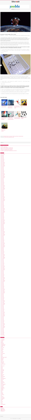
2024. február (2, 183)
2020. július (2, 224)
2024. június (2, 179)
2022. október (2, 198)
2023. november (3, 186)
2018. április (2, 250)
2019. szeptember (3, 234)
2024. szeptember (3, 176)
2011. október (2, 325)
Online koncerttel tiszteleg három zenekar (9, 137)
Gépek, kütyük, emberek (4, 357)
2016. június (2, 271)
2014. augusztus (3, 292)
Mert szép (2, 377)
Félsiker (2, 354)
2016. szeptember (3, 268)
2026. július (2, 155)
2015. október (2, 279)
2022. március (2, 205)
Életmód (2, 346)
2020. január (2, 230)
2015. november (3, 278)
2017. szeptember (3, 257)
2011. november (3, 324)
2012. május (2, 318)
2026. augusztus (3, 154)
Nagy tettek (2, 379)
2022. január (2, 207)
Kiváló (2, 368)
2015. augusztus (3, 281)
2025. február (2, 171)
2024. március (2, 182)
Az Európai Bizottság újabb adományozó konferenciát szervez (10, 107)
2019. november (3, 232)
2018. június (2, 248)
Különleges (2, 372)
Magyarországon (3, 376)
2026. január (2, 161)
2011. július (2, 328)
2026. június (2, 156)
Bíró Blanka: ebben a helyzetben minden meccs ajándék (17, 107)
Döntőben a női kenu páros (4, 146)
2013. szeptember (3, 303)
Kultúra (2, 373)
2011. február (2, 333)
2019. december (3, 231)
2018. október (2, 244)
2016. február (2, 275)
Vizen (1, 402)
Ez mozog (2, 351)
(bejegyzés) (3, 409)
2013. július (2, 305)
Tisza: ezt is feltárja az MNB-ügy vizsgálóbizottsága (7, 147)
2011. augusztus (3, 327)
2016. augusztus (3, 269)
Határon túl (2, 358)
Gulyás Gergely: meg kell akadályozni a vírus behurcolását (4, 118)
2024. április (2, 181)
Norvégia (19, 35)
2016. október (2, 267)
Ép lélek (2, 348)
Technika (2, 393)
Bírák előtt (2, 342)
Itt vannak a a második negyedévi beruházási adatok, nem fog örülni (9, 150)
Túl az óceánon (2, 397)
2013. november (3, 301)
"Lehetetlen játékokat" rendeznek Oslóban (3, 106)
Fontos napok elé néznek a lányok (24, 106)
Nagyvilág (2, 381)
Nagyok (2, 380)
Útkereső (2, 399)
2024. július (2, 178)
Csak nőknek (2, 343)
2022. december (3, 196)
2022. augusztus (3, 200)
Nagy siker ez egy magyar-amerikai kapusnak (3, 130)
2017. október (2, 256)
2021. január (2, 218)
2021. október (2, 210)
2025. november (3, 163)
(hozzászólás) (3, 410)
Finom (2, 355)
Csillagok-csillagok (3, 344)
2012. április (2, 319)
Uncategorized (2, 398)
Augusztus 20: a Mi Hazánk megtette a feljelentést (6, 149)
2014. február (2, 298)
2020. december (3, 219)
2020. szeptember (3, 222)
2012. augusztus (3, 315)
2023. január (2, 195)
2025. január (2, 172)
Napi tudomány (3, 382)
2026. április (2, 158)
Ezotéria (2, 352)
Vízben (2, 401)
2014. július (2, 293)
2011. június (2, 329)
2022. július (2, 201)
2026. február (2, 160)
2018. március (2, 251)
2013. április (2, 308)
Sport (1, 391)
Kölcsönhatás (2, 369)
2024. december (3, 173)
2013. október (2, 302)
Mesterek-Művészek (3, 378)
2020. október (2, 221)
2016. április (2, 273)
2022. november (3, 197)
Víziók (2, 403)
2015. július (2, 282)
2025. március (2, 170)
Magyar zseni (2, 374)
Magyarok (2, 375)
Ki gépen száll (2, 365)
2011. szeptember (3, 326)
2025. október (2, 164)
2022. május (2, 203)
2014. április (2, 296)
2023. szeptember (3, 188)
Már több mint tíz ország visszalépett (23, 118)
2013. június (2, 306)
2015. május (2, 284)
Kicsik (1, 366)
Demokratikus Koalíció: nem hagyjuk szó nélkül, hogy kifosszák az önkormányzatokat (13, 136)
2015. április (2, 285)
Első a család (2, 347)
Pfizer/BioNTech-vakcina (24, 35)
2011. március (2, 332)
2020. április (2, 227)
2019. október (2, 233)
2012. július (2, 316)
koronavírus (11, 35)
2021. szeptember (3, 211)
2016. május (2, 272)
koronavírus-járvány (15, 35)
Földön (2, 356)
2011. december (3, 323)
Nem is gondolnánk (3, 384)
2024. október (2, 175)
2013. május (2, 307)
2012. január (2, 322)
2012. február (2, 321)
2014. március (2, 297)
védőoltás (28, 35)
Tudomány (2, 396)
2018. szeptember (3, 245)
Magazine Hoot (14, 418)
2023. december (3, 185)
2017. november (3, 255)
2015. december (3, 277)
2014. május (2, 295)
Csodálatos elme (3, 345)
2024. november (3, 174)
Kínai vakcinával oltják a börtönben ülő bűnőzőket (17, 118)
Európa (2, 350)
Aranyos (2, 341)
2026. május (2, 157)
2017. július (2, 259)
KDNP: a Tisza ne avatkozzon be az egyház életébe (7, 148)
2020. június (2, 225)
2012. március (2, 320)
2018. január (2, 253)
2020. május (2, 226)
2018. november (3, 243)
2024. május (2, 180)
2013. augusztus (3, 304)
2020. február (2, 229)
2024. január (2, 184)
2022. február (2, 206)
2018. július (2, 247)
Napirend (2, 383)
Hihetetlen (2, 359)
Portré (1, 390)
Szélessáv (2, 392)
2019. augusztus (3, 235)
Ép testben (2, 349)
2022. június (2, 202)
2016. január (2, 276)
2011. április (2, 331)
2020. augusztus (3, 223)
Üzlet (1, 400)
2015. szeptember (3, 280)
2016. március (2, 274)
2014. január (2, 299)
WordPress (20, 418)
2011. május (2, 330)
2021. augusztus (3, 212)
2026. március (2, 159)
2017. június (2, 260)
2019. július (2, 236)
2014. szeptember (3, 291)
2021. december (3, 208)
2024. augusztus (3, 177)
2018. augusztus (3, 246)
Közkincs (2, 371)
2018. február (2, 252)
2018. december (3, 242)
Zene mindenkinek (3, 404)
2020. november (3, 220)
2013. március (2, 309)
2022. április (2, 204)
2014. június (2, 294)
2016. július (2, 270)
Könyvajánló (2, 370)
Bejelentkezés (2, 408)
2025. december (3, 162)
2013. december (3, 300)
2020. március (2, 228)
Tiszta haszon (2, 394)
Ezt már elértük (3, 353)
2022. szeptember (3, 199)
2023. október (2, 187)
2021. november (3, 209)
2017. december (3, 254)
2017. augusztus (3, 258)
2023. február (2, 194)
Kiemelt (2, 367)
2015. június (2, 283)
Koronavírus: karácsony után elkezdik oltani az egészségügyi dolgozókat (10, 118)
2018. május (2, 249)
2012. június (2, 317)
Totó (1, 395)
